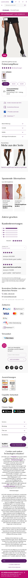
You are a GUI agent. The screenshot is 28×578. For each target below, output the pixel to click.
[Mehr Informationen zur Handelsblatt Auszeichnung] (12, 385)
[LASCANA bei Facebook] (7, 367)
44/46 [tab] (21, 84)
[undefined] (24, 198)
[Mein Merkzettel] (22, 1)
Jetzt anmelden (14, 359)
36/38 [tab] (5, 84)
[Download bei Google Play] (19, 411)
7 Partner (14, 457)
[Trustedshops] (4, 400)
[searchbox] (13, 5)
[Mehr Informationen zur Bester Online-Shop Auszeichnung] (5, 385)
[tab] (4, 76)
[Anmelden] (19, 1)
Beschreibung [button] (6, 124)
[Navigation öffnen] (1, 5)
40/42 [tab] (13, 84)
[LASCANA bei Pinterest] (16, 367)
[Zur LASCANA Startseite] (5, 2)
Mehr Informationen (14, 567)
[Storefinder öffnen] (16, 1)
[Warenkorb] (26, 1)
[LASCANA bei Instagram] (11, 367)
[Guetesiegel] (11, 400)
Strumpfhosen (14, 10)
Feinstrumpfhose (7, 167)
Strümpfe (6, 10)
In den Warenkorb (17, 445)
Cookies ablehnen (9, 486)
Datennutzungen (17, 460)
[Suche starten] (25, 5)
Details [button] (4, 128)
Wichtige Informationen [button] (9, 136)
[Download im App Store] (7, 411)
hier (8, 485)
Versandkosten (5, 446)
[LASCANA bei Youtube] (21, 367)
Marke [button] (3, 132)
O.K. (4, 561)
